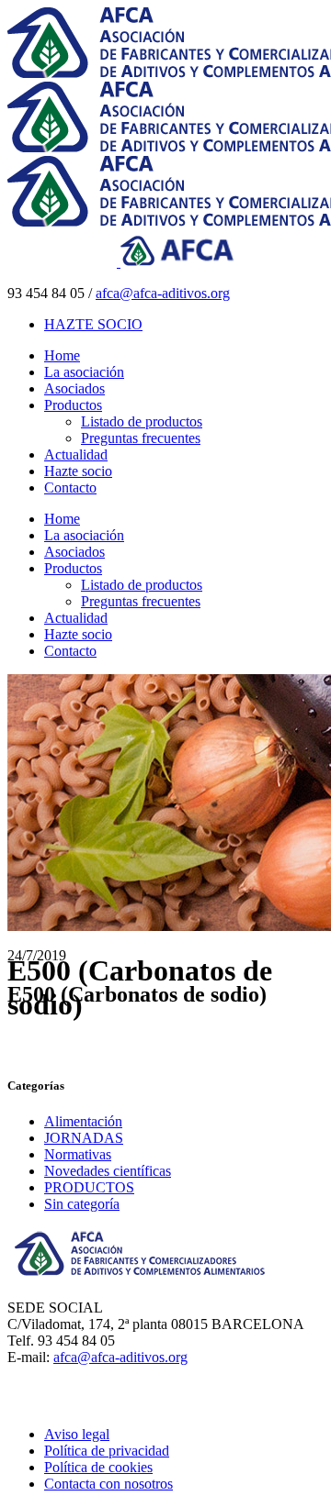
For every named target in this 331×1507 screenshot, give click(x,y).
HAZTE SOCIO (93, 324)
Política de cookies (98, 1467)
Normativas (77, 1154)
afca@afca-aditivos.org (163, 293)
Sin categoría (82, 1204)
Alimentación (83, 1121)
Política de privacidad (106, 1450)
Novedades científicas (107, 1171)
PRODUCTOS (89, 1187)
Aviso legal (76, 1434)
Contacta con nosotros (108, 1483)
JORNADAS (83, 1138)
